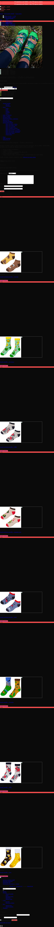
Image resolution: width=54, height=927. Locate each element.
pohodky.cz (12, 886)
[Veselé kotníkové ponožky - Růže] (21, 442)
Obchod (5, 892)
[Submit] (3, 890)
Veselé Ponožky (10, 18)
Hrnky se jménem (7, 115)
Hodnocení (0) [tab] (6, 139)
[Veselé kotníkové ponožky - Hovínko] (21, 272)
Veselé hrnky (9, 905)
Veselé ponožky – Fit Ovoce (7, 362)
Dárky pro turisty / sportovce (13, 130)
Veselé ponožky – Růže (6, 787)
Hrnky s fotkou (6, 116)
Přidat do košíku (4, 90)
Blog (4, 904)
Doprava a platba (10, 903)
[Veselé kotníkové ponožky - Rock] (21, 612)
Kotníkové (8, 106)
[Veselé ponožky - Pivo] (21, 867)
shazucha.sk (30, 886)
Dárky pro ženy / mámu (11, 124)
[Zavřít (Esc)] (0, 925)
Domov (4, 891)
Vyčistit (15, 87)
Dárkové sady (6, 120)
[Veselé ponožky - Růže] (21, 782)
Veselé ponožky (9, 906)
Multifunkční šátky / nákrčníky (10, 118)
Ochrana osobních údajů (9, 880)
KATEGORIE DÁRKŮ (9, 13)
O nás (4, 900)
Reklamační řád (6, 882)
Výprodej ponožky (7, 121)
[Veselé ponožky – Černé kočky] (9, 17)
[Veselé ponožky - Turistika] (21, 697)
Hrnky (7, 19)
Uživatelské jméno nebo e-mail (8, 914)
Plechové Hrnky (9, 21)
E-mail (2, 188)
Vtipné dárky (18, 13)
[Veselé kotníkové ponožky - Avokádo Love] (21, 527)
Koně (7, 109)
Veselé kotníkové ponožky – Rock (8, 617)
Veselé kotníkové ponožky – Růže (8, 447)
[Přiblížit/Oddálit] (2, 925)
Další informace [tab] (7, 138)
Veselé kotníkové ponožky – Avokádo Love (10, 532)
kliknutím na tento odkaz (29, 157)
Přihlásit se (14, 920)
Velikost (2, 87)
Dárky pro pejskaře (10, 126)
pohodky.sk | (19, 886)
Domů (1, 13)
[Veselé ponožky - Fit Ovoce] (21, 357)
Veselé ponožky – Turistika (7, 702)
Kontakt (8, 901)
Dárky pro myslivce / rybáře (13, 129)
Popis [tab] (4, 137)
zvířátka (8, 112)
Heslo (2, 917)
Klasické (8, 104)
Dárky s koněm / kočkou (12, 128)
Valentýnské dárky (10, 133)
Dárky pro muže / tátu (11, 125)
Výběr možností (4, 280)
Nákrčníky (8, 897)
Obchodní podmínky (8, 881)
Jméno (2, 186)
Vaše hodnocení (4, 173)
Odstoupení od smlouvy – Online (11, 884)
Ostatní (7, 111)
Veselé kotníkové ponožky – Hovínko (9, 276)
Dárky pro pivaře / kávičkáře (13, 132)
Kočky (7, 108)
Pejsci (7, 113)
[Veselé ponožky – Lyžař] (9, 16)
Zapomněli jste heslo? (5, 922)
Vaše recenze (4, 183)
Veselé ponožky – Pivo (5, 872)
